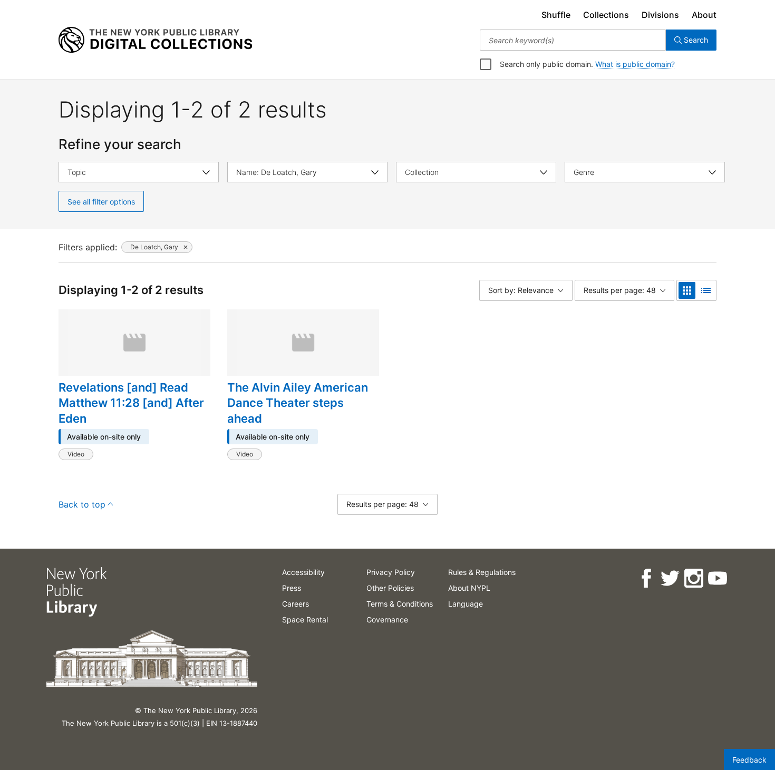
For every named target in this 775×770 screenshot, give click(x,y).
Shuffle (555, 14)
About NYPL (469, 587)
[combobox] (573, 40)
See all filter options (101, 201)
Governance (387, 619)
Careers (295, 603)
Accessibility (303, 572)
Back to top (82, 504)
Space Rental (305, 619)
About (704, 14)
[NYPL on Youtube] (716, 578)
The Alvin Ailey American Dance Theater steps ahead (297, 403)
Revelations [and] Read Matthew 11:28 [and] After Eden (131, 403)
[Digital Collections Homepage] (155, 40)
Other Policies (390, 587)
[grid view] (687, 290)
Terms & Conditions (399, 603)
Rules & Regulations (482, 572)
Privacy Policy (390, 572)
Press (291, 587)
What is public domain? (635, 64)
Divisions (660, 14)
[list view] (706, 290)
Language (465, 603)
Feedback (749, 759)
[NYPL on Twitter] (669, 578)
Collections (606, 14)
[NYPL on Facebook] (645, 578)
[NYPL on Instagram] (693, 578)
